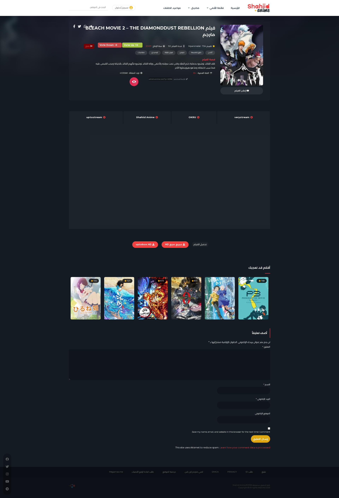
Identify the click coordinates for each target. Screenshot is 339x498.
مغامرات (141, 52)
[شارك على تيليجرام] (90, 26)
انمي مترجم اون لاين (194, 472)
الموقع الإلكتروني (262, 413)
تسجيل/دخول (122, 8)
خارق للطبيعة (196, 52)
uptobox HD (144, 244)
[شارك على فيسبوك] (74, 26)
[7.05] (86, 298)
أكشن (210, 52)
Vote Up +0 (131, 45)
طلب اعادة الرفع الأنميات (143, 472)
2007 (148, 46)
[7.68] (253, 298)
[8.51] (186, 298)
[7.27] (119, 298)
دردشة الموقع (169, 472)
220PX (72, 486)
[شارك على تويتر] (79, 26)
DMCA (215, 472)
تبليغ (87, 46)
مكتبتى (195, 8)
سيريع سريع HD (174, 244)
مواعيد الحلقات (172, 8)
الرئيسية (235, 8)
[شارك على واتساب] (85, 26)
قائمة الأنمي (217, 8)
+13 (194, 73)
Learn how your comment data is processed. (222, 447)
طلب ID (249, 472)
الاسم (266, 384)
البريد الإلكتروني (263, 399)
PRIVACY (232, 472)
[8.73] (153, 298)
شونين (182, 52)
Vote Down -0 (108, 45)
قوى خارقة (169, 52)
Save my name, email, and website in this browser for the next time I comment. (231, 432)
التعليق (266, 347)
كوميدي (154, 52)
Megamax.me (116, 472)
